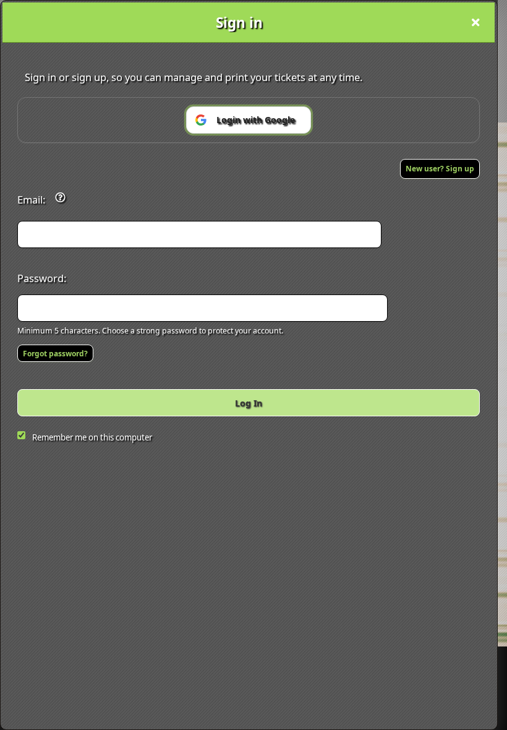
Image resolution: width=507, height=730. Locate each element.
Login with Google (255, 120)
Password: (41, 278)
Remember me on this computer (92, 437)
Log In (248, 403)
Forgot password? (55, 353)
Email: (31, 199)
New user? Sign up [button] (440, 168)
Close (475, 22)
